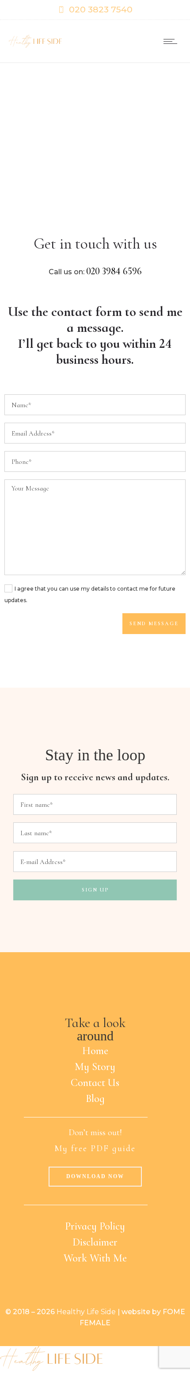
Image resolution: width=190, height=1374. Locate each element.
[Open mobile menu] (172, 41)
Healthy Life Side (86, 1312)
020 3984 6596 (114, 271)
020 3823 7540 (101, 9)
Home (95, 1050)
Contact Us (95, 1082)
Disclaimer (95, 1242)
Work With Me (95, 1258)
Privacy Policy (95, 1226)
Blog (95, 1098)
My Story (95, 1066)
